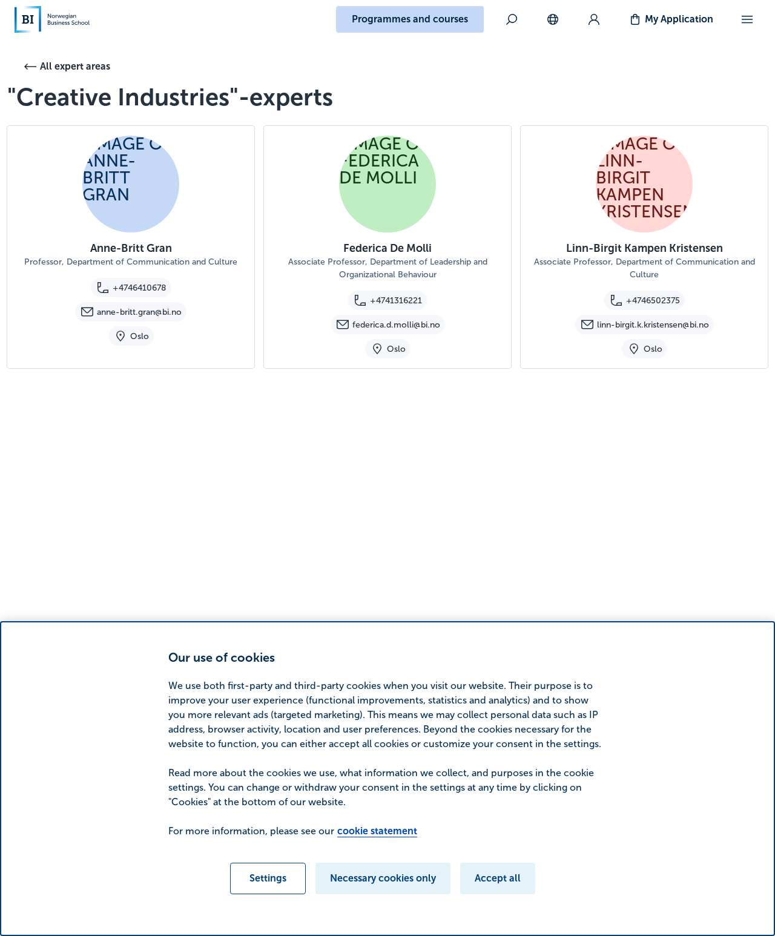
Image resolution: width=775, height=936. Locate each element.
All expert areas (75, 66)
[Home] (52, 19)
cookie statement (377, 831)
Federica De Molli (387, 248)
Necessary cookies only (383, 878)
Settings (267, 878)
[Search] (511, 19)
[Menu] (747, 19)
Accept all (498, 878)
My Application (679, 19)
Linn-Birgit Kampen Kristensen (644, 248)
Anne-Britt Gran (131, 248)
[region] (387, 778)
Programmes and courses (410, 19)
